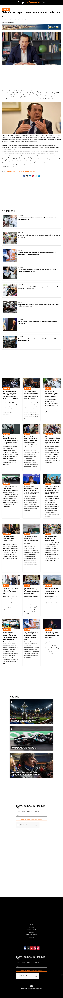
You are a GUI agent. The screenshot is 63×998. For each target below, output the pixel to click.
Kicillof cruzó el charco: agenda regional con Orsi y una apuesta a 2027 (10, 590)
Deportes (6, 434)
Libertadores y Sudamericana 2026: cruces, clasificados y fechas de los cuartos (23, 720)
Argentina (6, 388)
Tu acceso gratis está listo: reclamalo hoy (30, 807)
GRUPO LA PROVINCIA (18, 171)
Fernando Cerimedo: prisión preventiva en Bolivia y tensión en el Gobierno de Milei (30, 439)
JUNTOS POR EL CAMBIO (30, 171)
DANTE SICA (9, 171)
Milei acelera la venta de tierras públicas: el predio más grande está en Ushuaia (52, 634)
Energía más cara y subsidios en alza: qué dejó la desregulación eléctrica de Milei (51, 393)
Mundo (31, 940)
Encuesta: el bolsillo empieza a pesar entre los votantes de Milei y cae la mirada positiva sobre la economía (31, 394)
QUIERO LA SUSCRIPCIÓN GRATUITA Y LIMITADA (31, 819)
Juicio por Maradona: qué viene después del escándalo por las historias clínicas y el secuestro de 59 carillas (10, 394)
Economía (5, 9)
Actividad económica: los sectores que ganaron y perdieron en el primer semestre (52, 590)
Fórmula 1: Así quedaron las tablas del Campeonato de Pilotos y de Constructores (10, 489)
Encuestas (27, 388)
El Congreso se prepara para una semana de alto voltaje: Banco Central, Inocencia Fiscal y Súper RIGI (52, 440)
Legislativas (48, 434)
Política (27, 434)
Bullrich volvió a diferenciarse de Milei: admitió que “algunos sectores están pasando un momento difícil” (31, 490)
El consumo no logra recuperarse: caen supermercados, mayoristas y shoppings (52, 539)
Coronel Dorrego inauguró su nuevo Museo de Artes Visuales (9, 539)
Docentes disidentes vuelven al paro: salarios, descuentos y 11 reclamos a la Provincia (31, 540)
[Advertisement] (32, 76)
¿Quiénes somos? (31, 929)
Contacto (31, 932)
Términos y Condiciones (31, 935)
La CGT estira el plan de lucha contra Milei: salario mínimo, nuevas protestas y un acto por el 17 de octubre (52, 490)
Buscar (31, 924)
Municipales (7, 534)
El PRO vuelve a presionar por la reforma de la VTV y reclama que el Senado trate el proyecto (10, 635)
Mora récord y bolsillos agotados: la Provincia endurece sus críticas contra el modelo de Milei (37, 253)
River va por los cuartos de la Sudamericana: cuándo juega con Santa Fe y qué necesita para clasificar (10, 440)
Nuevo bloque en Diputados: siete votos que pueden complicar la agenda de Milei (31, 590)
